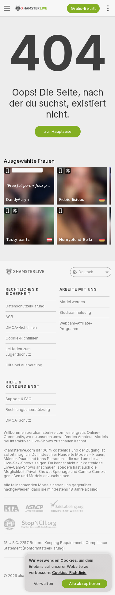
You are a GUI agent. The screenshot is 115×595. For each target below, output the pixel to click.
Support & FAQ (19, 399)
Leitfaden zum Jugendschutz (18, 352)
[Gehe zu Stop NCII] (39, 524)
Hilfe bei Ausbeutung (24, 365)
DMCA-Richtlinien (21, 327)
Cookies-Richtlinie (69, 572)
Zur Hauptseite (57, 131)
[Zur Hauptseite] (35, 8)
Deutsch (86, 272)
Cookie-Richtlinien (22, 338)
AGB (9, 317)
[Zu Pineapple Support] (10, 524)
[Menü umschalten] (6, 8)
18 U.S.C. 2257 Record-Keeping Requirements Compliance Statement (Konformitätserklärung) (55, 545)
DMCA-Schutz (18, 420)
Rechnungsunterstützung (28, 410)
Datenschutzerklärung (25, 306)
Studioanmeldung (75, 312)
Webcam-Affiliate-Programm (75, 326)
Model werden (72, 302)
